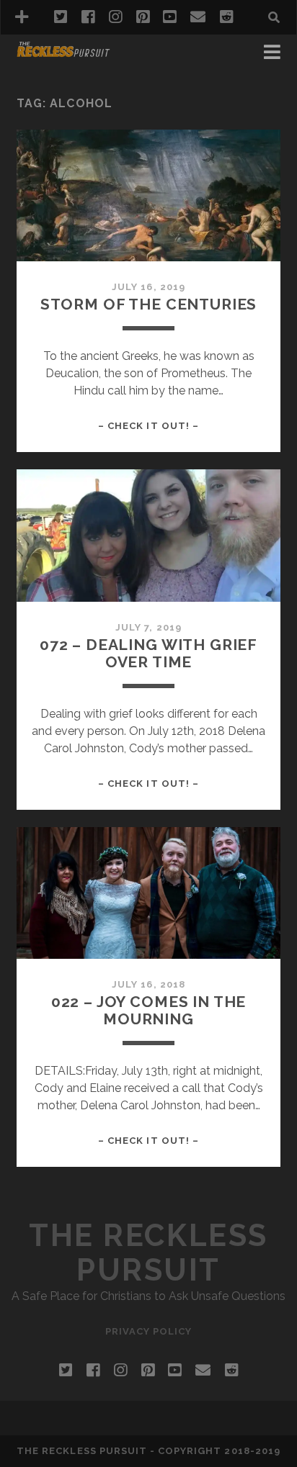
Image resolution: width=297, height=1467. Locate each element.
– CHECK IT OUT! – (148, 425)
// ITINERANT (55, 73)
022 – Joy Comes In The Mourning (149, 1010)
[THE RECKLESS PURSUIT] (63, 52)
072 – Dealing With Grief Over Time (148, 653)
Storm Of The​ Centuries (148, 304)
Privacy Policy (148, 1331)
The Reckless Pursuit (148, 1253)
